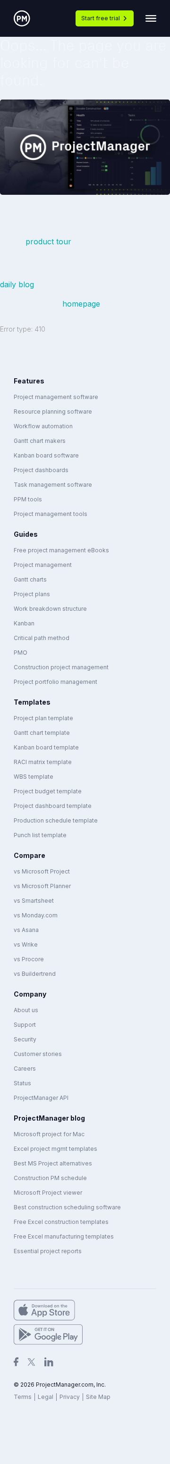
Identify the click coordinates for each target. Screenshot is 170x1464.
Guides (26, 534)
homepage (81, 303)
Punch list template (40, 835)
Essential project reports (48, 1251)
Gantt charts (30, 579)
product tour (50, 241)
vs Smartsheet (34, 900)
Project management (43, 564)
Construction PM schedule (50, 1177)
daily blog (17, 284)
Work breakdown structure (50, 608)
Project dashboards (41, 470)
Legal (45, 1396)
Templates (32, 702)
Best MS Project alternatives (53, 1163)
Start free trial (100, 18)
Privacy (70, 1396)
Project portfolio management (55, 681)
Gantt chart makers (40, 440)
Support (25, 1024)
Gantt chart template (42, 732)
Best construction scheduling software (67, 1207)
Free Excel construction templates (61, 1221)
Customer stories (38, 1053)
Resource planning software (53, 411)
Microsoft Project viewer (48, 1192)
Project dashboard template (53, 805)
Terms (23, 1396)
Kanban (24, 623)
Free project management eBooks (61, 550)
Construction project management (61, 667)
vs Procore (29, 959)
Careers (25, 1068)
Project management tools (50, 513)
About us (26, 1010)
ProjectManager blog (49, 1118)
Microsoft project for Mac (49, 1134)
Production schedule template (56, 820)
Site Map (98, 1396)
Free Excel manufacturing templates (64, 1236)
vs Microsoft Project (42, 871)
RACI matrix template (43, 761)
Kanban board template (46, 747)
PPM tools (28, 499)
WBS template (33, 776)
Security (25, 1039)
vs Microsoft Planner (42, 886)
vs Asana (26, 929)
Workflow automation (43, 426)
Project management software (56, 396)
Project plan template (43, 718)
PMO (20, 652)
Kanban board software (46, 455)
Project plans (32, 594)
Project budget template (48, 791)
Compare (29, 855)
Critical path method (41, 637)
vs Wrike (26, 944)
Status (22, 1083)
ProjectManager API (41, 1097)
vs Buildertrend (35, 973)
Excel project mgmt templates (55, 1148)
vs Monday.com (36, 915)
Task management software (53, 484)
